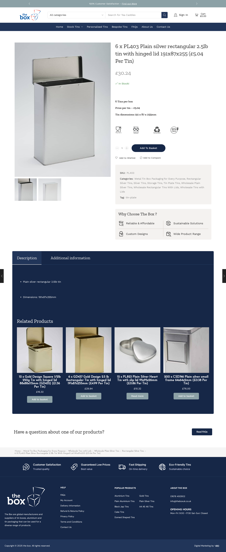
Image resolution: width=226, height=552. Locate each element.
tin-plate (131, 197)
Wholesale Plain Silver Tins (106, 451)
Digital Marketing (202, 545)
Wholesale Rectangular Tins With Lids (156, 187)
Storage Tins (154, 183)
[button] (29, 3)
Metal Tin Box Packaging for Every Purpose (44, 451)
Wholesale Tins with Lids (79, 451)
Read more (137, 396)
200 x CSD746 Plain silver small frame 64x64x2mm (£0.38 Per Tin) (186, 380)
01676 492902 (177, 496)
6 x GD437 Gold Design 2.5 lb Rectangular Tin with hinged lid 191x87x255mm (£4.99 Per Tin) (88, 380)
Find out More (129, 3)
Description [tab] (27, 257)
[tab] (27, 258)
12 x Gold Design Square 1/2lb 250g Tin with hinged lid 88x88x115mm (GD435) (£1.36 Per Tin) (40, 381)
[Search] (164, 15)
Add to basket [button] (40, 399)
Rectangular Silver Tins (133, 451)
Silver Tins (140, 183)
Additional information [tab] (70, 257)
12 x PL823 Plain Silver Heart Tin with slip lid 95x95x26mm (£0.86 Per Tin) (137, 380)
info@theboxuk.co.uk (180, 501)
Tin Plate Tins (172, 183)
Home (18, 451)
